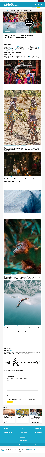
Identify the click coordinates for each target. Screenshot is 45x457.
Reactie (8, 380)
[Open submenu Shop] (30, 8)
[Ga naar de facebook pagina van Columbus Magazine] (35, 4)
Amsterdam (15, 50)
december (18, 46)
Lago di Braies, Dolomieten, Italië (8, 325)
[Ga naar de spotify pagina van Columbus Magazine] (41, 4)
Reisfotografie (7, 10)
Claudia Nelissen (23, 145)
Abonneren (38, 7)
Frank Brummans (16, 84)
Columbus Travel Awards (17, 49)
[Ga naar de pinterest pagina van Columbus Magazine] (38, 4)
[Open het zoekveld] (41, 7)
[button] (41, 1)
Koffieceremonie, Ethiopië (8, 176)
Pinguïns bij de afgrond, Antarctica (9, 213)
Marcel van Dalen (18, 213)
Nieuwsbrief (34, 7)
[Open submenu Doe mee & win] (27, 8)
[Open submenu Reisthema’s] (21, 8)
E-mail (8, 395)
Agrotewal (11, 350)
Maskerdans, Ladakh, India (8, 84)
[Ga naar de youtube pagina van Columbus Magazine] (39, 4)
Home (4, 10)
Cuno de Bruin (17, 325)
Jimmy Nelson (10, 48)
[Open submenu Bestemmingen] (8, 8)
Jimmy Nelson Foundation (12, 58)
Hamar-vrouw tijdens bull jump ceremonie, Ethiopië (11, 145)
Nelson (30, 56)
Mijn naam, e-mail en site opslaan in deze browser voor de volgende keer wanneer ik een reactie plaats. (22, 399)
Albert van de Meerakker (17, 176)
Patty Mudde (14, 274)
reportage (29, 57)
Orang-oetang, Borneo (7, 274)
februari (5, 50)
